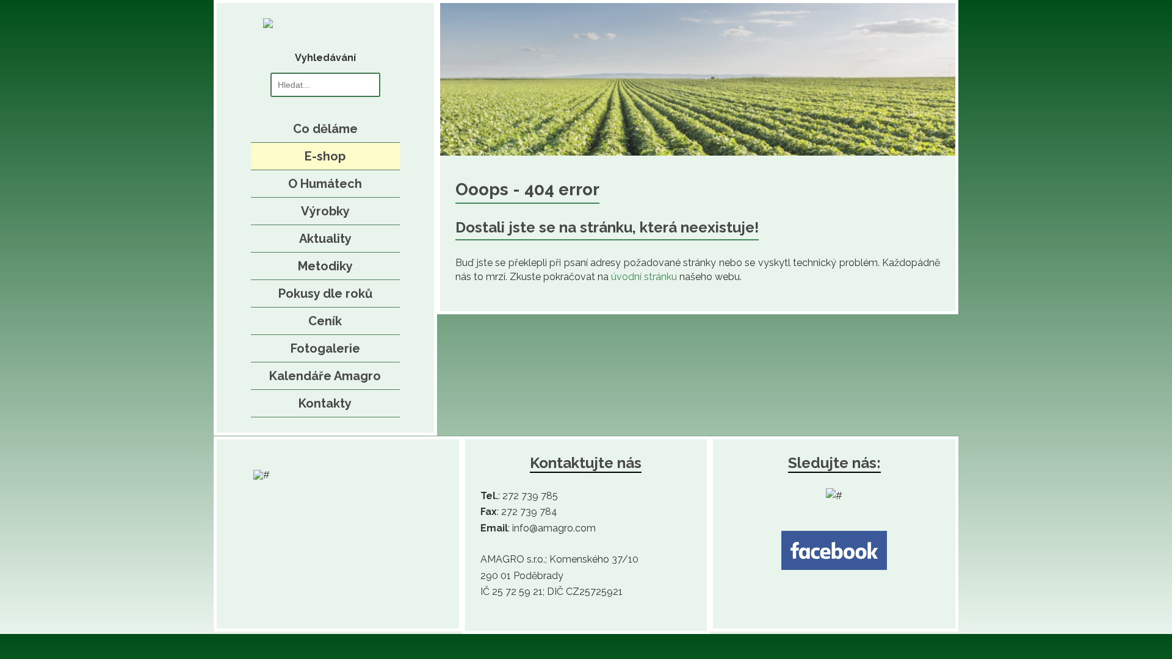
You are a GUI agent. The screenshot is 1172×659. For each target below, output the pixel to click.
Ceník (325, 321)
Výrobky (325, 211)
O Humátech (325, 183)
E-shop (325, 156)
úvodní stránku (644, 277)
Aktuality (325, 238)
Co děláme (325, 128)
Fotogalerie (325, 348)
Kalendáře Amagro (325, 376)
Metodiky (325, 266)
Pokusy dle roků (325, 293)
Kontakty (325, 403)
